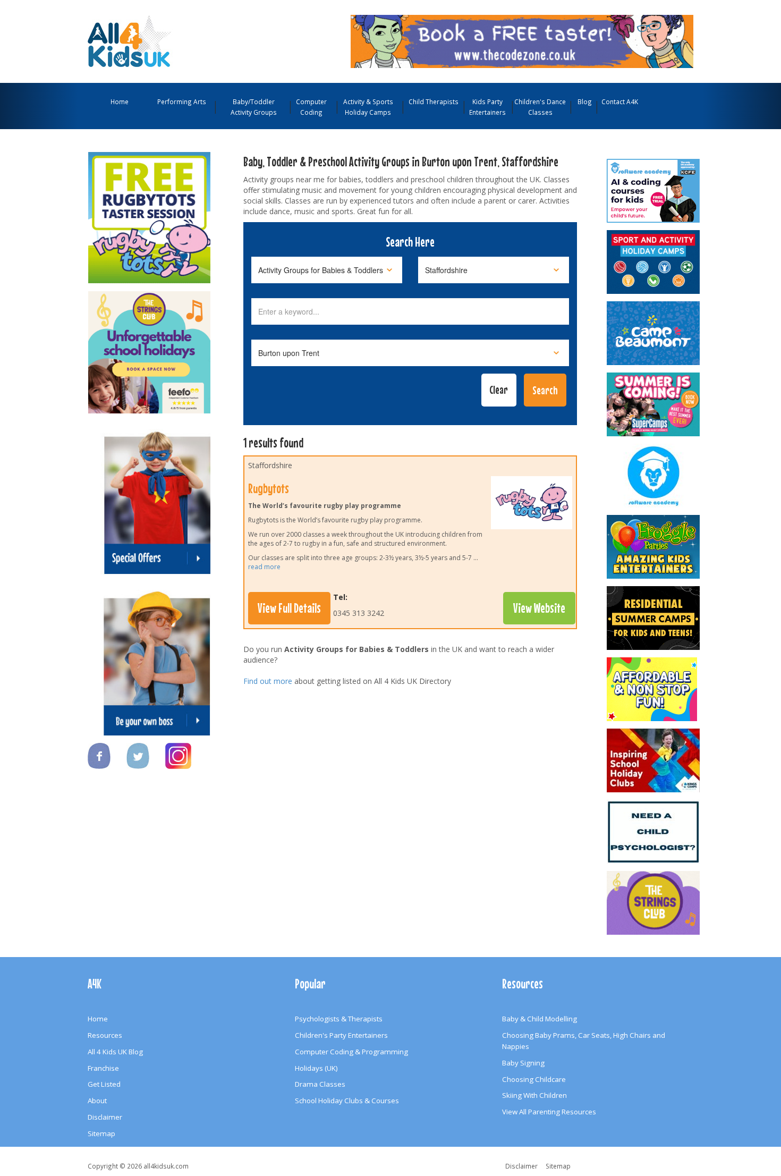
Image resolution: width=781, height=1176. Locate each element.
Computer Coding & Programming (351, 1051)
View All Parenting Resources (549, 1111)
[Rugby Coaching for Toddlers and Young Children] (149, 212)
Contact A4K (619, 101)
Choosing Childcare (534, 1079)
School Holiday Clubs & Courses (347, 1100)
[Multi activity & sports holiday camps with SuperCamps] (654, 404)
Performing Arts (181, 101)
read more (264, 566)
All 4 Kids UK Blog (115, 1051)
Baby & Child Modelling (539, 1018)
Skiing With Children (534, 1095)
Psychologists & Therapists (339, 1018)
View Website (539, 607)
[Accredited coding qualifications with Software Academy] (654, 191)
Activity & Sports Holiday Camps (368, 106)
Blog (585, 101)
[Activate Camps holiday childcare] (654, 262)
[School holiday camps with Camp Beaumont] (654, 333)
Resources (105, 1035)
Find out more (267, 681)
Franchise (103, 1068)
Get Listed (104, 1084)
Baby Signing (523, 1063)
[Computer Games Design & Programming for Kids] (654, 475)
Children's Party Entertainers (341, 1035)
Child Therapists (434, 101)
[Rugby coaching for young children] (531, 505)
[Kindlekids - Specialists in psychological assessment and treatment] (654, 832)
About (97, 1100)
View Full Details (289, 607)
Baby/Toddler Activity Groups (254, 106)
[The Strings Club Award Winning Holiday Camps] (654, 903)
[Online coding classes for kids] (522, 40)
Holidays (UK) (316, 1068)
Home (120, 101)
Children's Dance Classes (540, 106)
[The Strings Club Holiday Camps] (149, 347)
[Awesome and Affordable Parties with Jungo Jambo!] (654, 689)
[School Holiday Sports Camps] (654, 760)
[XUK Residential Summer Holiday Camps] (654, 618)
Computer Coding (311, 106)
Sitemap (101, 1133)
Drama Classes (320, 1084)
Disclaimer (105, 1117)
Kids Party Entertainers (487, 106)
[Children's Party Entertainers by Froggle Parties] (654, 547)
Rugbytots (268, 488)
